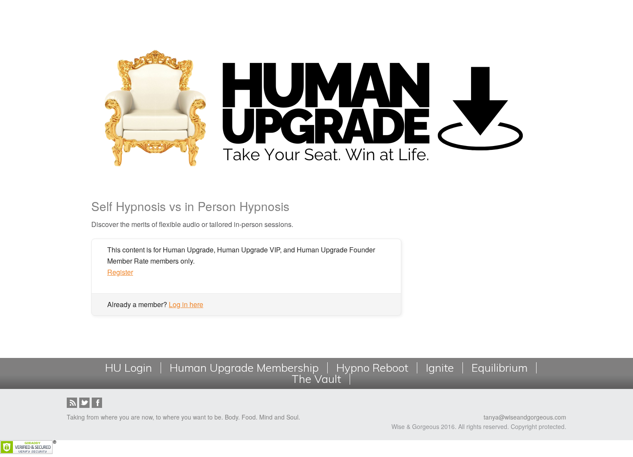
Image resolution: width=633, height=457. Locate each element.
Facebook (97, 403)
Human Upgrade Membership (244, 367)
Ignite (440, 367)
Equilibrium (500, 367)
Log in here (186, 304)
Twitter (84, 403)
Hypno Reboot (372, 367)
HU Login (128, 367)
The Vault (316, 379)
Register (120, 272)
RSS (72, 403)
